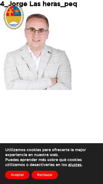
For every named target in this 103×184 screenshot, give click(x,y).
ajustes (75, 164)
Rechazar (44, 175)
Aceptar (17, 175)
